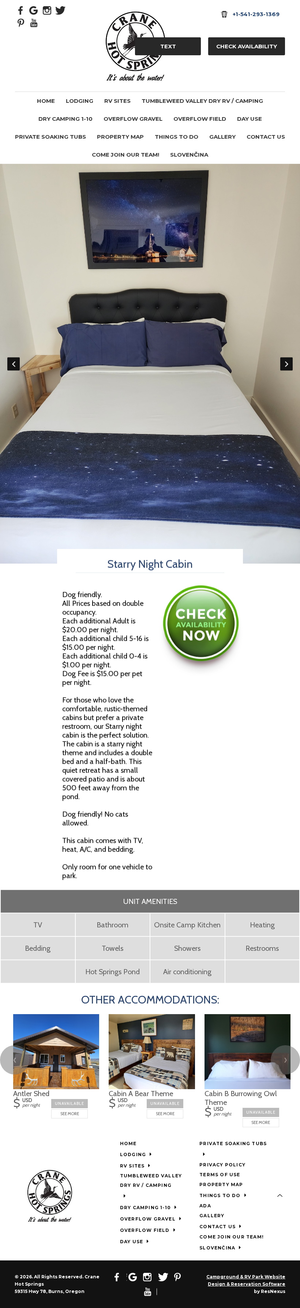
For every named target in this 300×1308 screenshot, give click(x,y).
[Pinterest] (21, 22)
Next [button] (286, 363)
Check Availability (246, 46)
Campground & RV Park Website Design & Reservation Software (245, 1280)
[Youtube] (34, 22)
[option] (150, 364)
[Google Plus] (34, 10)
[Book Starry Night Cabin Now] (201, 673)
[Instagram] (47, 10)
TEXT (168, 46)
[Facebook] (21, 10)
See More (69, 1113)
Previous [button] (13, 363)
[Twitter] (60, 10)
